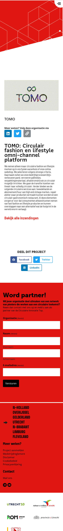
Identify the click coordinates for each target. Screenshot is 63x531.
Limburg (19, 432)
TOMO (9, 119)
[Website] (27, 133)
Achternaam (9, 359)
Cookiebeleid (10, 460)
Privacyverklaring (12, 464)
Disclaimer (9, 457)
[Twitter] (17, 133)
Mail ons (7, 478)
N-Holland (21, 407)
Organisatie (13, 318)
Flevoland (20, 436)
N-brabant (21, 427)
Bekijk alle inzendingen (21, 218)
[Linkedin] (8, 133)
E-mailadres (13, 365)
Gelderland (21, 417)
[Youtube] (9, 485)
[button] (21, 259)
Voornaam (8, 346)
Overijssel (21, 412)
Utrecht (19, 422)
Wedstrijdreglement (14, 453)
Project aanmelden (13, 450)
